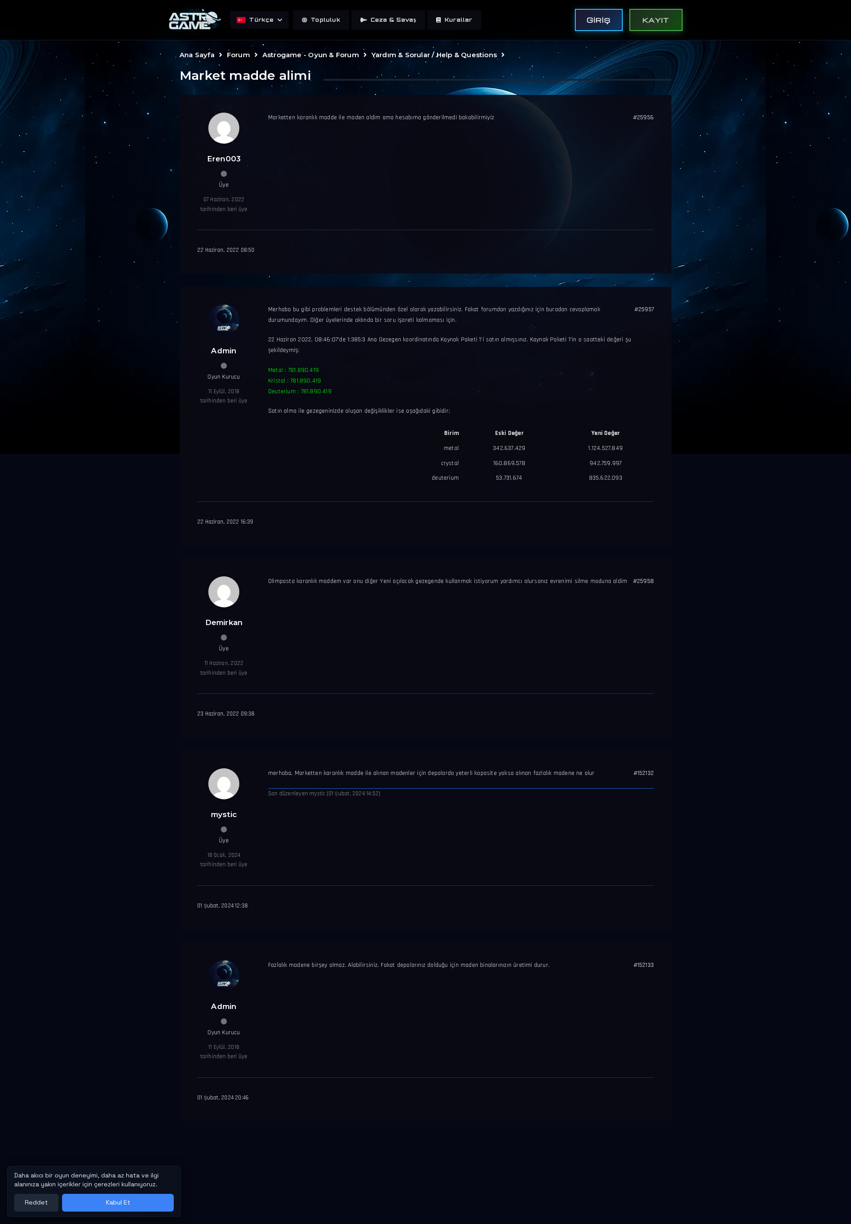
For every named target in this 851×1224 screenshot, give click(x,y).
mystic (224, 814)
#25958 (643, 581)
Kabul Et (118, 1202)
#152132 (643, 773)
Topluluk (325, 19)
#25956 (643, 117)
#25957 (644, 309)
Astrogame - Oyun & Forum (310, 55)
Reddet (36, 1202)
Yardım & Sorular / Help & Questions (434, 55)
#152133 (643, 965)
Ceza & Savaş (394, 19)
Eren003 (224, 158)
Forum (238, 55)
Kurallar (458, 19)
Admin (223, 350)
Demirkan (224, 622)
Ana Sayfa (197, 55)
